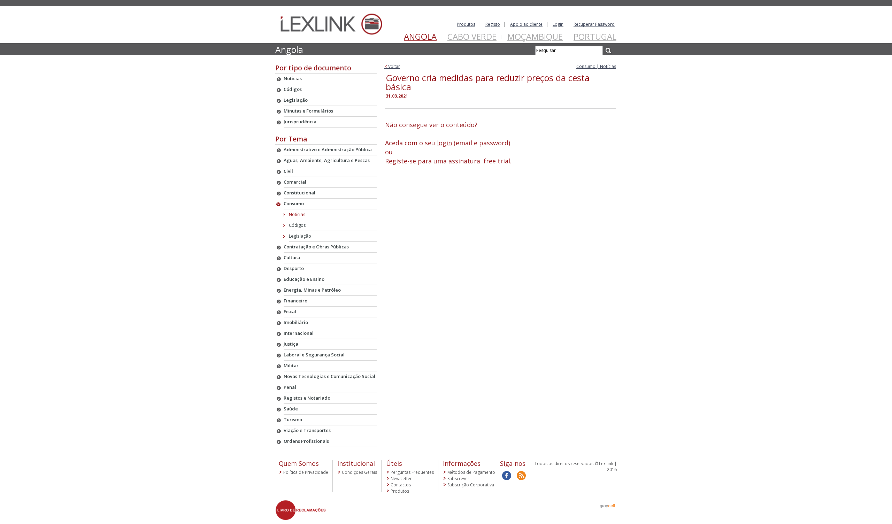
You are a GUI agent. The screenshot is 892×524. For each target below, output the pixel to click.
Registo (492, 24)
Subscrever (458, 478)
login (444, 143)
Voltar (392, 66)
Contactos (401, 485)
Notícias (297, 214)
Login (558, 24)
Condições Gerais (359, 472)
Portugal (595, 36)
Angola (420, 36)
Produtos (466, 24)
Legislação (300, 236)
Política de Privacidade (305, 472)
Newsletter (401, 478)
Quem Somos (299, 463)
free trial (497, 161)
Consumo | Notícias (596, 66)
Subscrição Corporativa (470, 485)
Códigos (297, 225)
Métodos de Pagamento (471, 472)
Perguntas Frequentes (412, 472)
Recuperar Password (594, 24)
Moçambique (535, 36)
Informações (461, 463)
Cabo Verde (472, 36)
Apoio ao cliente (526, 24)
